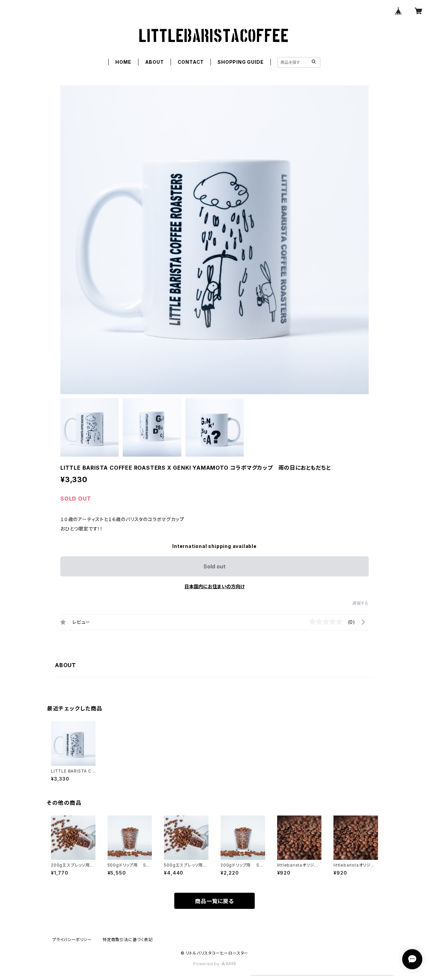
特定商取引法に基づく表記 (128, 939)
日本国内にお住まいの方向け (214, 586)
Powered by (207, 963)
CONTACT (191, 62)
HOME (123, 62)
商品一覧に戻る (214, 901)
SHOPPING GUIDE (240, 62)
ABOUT (154, 62)
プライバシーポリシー (72, 939)
